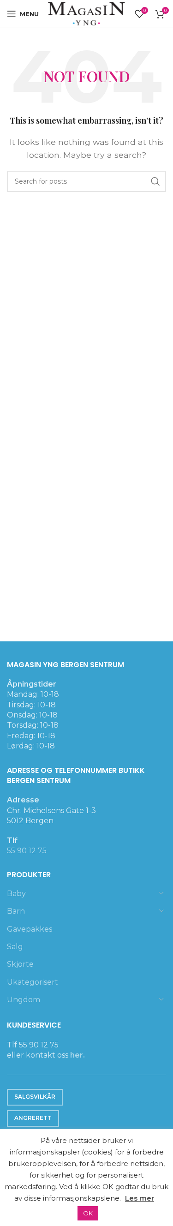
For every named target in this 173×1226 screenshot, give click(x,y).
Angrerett (33, 1117)
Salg (15, 946)
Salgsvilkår (34, 1096)
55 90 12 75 (27, 850)
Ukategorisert (32, 982)
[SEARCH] (155, 181)
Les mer (139, 1198)
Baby (16, 893)
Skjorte (20, 964)
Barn (16, 911)
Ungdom (23, 999)
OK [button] (88, 1213)
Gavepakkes (29, 929)
